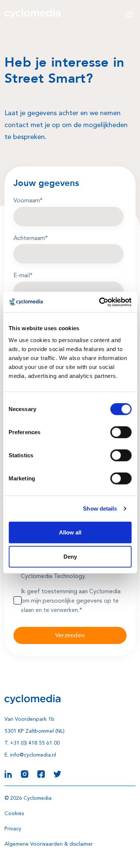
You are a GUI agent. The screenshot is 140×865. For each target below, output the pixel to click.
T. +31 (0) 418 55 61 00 (32, 743)
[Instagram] (24, 773)
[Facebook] (41, 773)
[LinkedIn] (8, 773)
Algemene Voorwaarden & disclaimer (48, 844)
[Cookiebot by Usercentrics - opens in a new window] (99, 302)
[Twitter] (57, 773)
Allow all (70, 532)
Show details (100, 508)
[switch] (120, 432)
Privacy (12, 828)
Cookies (14, 813)
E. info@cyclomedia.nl (30, 755)
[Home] (32, 13)
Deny (70, 556)
